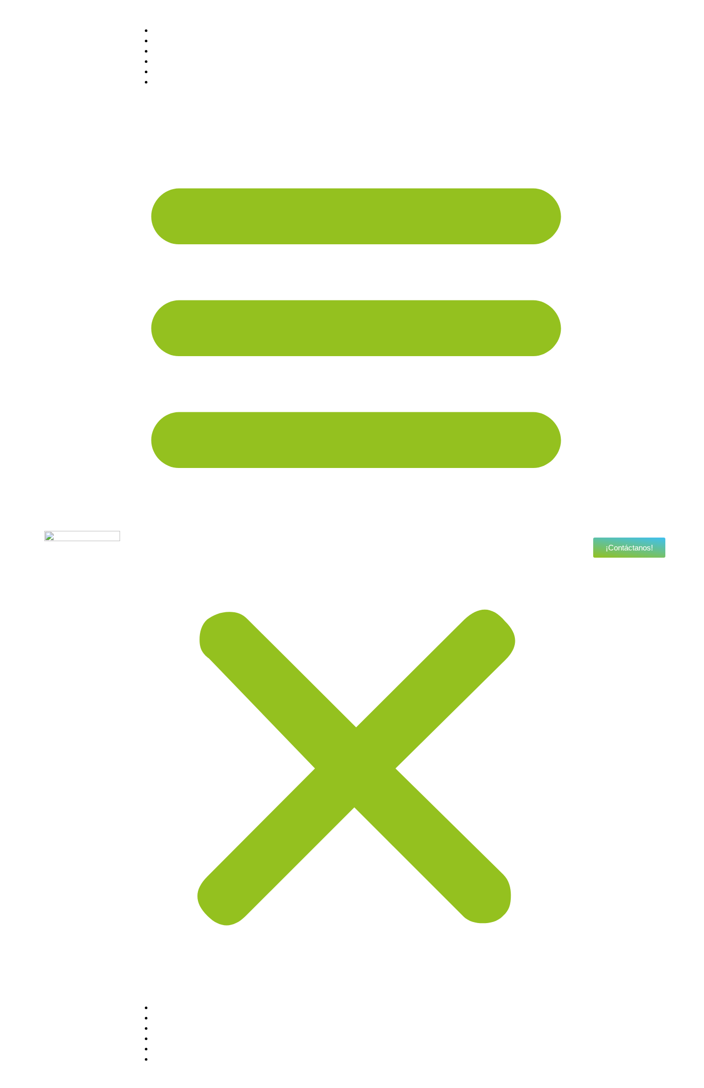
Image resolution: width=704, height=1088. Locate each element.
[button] (356, 544)
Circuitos (179, 40)
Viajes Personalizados (204, 51)
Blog (170, 71)
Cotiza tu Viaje (190, 82)
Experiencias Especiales (209, 61)
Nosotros (179, 30)
